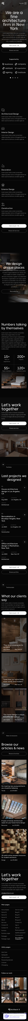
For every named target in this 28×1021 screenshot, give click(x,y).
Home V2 (4, 915)
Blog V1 (17, 912)
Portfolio (3, 930)
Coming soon (19, 935)
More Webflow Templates (19, 938)
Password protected (7, 960)
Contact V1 (18, 922)
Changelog (4, 965)
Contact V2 (4, 925)
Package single (5, 939)
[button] (21, 3)
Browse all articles (14, 753)
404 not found (5, 957)
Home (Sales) (5, 909)
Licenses (3, 962)
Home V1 (4, 912)
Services (3, 922)
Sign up (17, 927)
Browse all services (14, 230)
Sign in (17, 925)
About (3, 920)
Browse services (14, 50)
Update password (20, 932)
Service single (19, 909)
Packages (4, 936)
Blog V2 (17, 915)
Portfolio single (5, 933)
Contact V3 (4, 927)
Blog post (18, 920)
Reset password (19, 930)
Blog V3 (17, 917)
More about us (14, 291)
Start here (4, 952)
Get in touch (14, 45)
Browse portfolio (14, 572)
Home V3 (4, 917)
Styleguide (4, 955)
